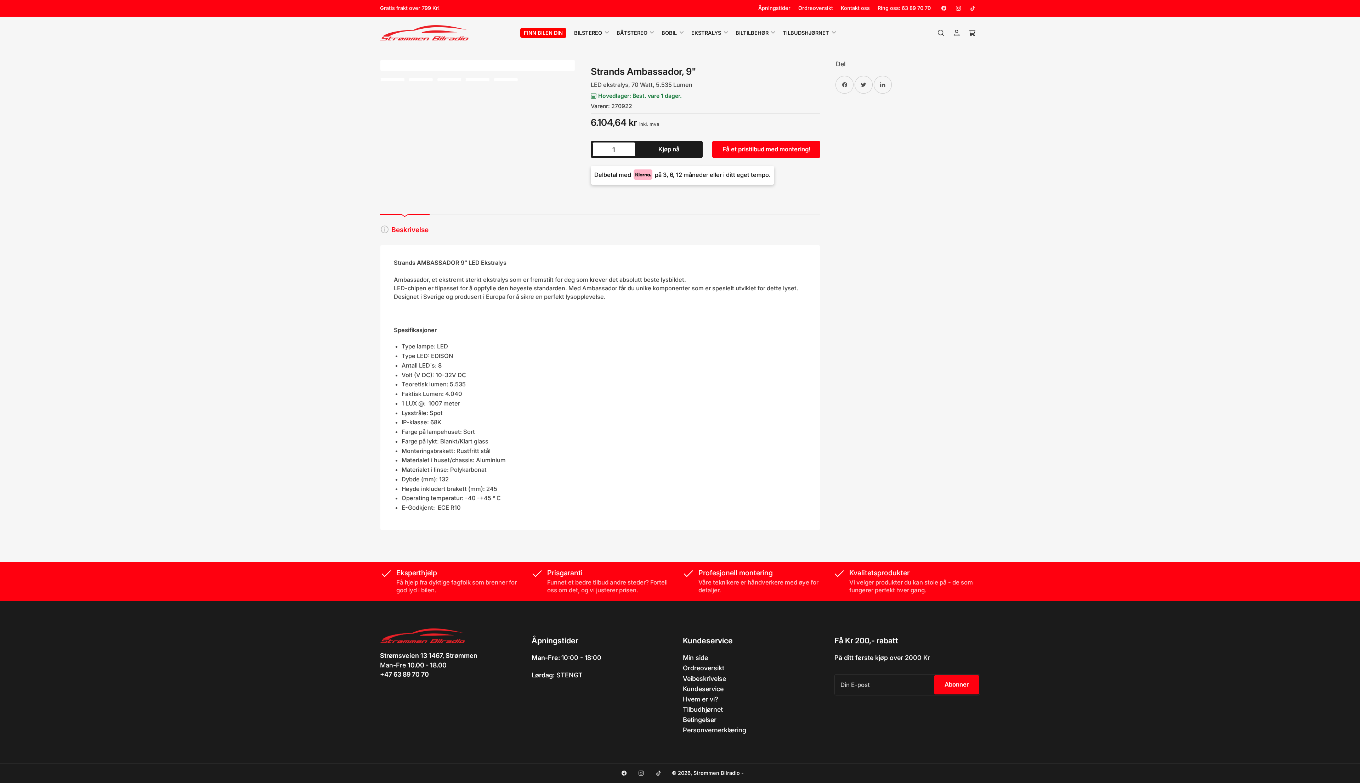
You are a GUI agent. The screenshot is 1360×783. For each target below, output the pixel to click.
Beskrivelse (410, 229)
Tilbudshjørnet (806, 33)
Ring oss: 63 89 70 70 (904, 8)
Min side (695, 657)
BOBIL (669, 33)
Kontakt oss (855, 8)
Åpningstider (774, 8)
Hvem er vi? (700, 699)
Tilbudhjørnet (703, 709)
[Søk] (941, 33)
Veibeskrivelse (704, 678)
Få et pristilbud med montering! (766, 149)
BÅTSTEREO (632, 33)
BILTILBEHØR (752, 33)
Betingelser (699, 719)
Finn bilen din (543, 33)
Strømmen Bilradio (716, 773)
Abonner (957, 684)
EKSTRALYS (706, 33)
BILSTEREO (588, 33)
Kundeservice (703, 689)
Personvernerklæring (714, 730)
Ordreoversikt (815, 8)
